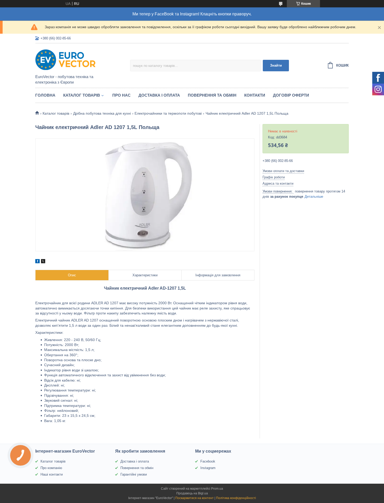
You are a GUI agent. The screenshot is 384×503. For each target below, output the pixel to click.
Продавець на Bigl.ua (192, 493)
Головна (45, 95)
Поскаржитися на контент (194, 498)
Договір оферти (291, 95)
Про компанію (51, 468)
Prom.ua (217, 488)
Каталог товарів (81, 95)
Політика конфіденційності (236, 498)
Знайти (276, 65)
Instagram (208, 468)
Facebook (207, 461)
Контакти (254, 95)
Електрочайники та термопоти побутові (168, 113)
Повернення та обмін (212, 95)
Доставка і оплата (159, 95)
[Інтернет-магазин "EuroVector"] (81, 59)
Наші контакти (51, 474)
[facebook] (37, 262)
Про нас (121, 95)
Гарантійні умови (133, 474)
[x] (43, 262)
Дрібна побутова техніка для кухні (102, 113)
